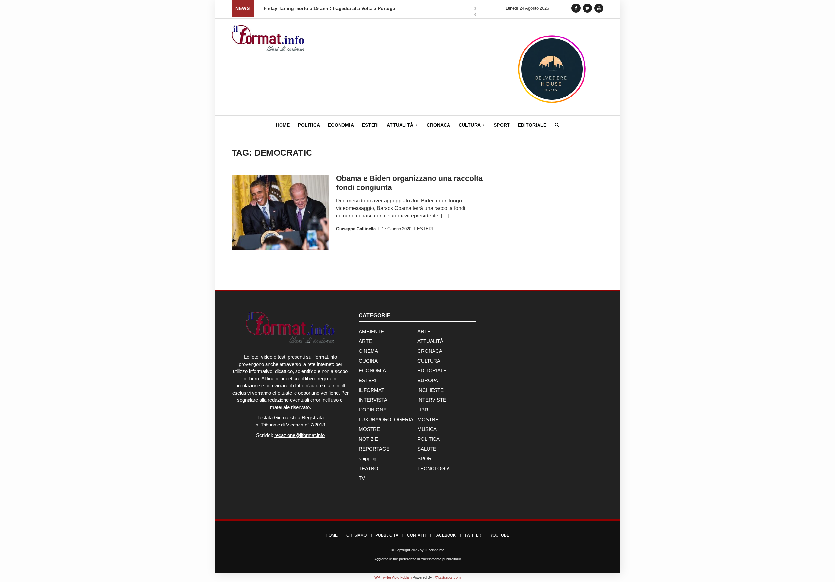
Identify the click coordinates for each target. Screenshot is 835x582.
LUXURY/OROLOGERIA (386, 419)
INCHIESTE (431, 390)
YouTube (499, 535)
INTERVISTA (373, 400)
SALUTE (427, 449)
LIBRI (424, 409)
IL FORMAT (371, 390)
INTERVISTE (432, 400)
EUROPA (428, 380)
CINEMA (368, 351)
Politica (309, 124)
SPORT (426, 458)
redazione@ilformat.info (299, 435)
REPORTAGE (374, 449)
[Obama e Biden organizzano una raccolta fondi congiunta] (280, 212)
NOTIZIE (368, 439)
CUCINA (368, 361)
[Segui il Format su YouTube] (598, 8)
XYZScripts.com (448, 577)
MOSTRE (428, 419)
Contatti (416, 535)
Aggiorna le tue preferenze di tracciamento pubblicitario (417, 559)
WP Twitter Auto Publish (393, 577)
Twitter (472, 535)
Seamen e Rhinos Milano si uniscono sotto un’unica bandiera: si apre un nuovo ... (390, 8)
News (242, 8)
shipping (367, 458)
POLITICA (429, 439)
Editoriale (532, 124)
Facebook (445, 535)
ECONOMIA (372, 370)
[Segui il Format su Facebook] (576, 8)
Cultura (470, 124)
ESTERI (425, 228)
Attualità (401, 124)
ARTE (424, 331)
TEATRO (368, 468)
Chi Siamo (356, 535)
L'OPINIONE (373, 409)
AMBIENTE (371, 331)
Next (475, 9)
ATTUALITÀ (430, 341)
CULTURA (429, 361)
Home (283, 124)
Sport (502, 124)
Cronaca (438, 124)
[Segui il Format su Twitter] (587, 8)
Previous (475, 15)
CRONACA (430, 351)
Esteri (370, 124)
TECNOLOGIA (434, 468)
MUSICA (427, 429)
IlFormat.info (434, 550)
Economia (341, 124)
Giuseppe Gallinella (356, 228)
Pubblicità (386, 535)
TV (362, 478)
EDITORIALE (432, 370)
